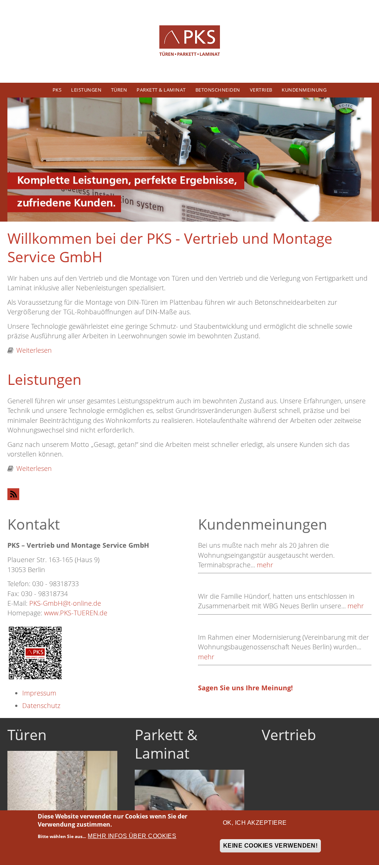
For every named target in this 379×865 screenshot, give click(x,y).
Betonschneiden (217, 89)
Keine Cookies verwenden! (270, 845)
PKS (57, 89)
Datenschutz (41, 705)
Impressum (39, 692)
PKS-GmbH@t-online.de (65, 603)
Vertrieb (261, 89)
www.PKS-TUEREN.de (75, 612)
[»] (189, 41)
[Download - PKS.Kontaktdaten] (35, 652)
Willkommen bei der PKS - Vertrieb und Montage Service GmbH (169, 247)
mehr (265, 564)
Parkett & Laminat (161, 89)
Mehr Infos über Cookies (132, 836)
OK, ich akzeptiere (255, 823)
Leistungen (86, 89)
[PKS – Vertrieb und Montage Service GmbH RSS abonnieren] (189, 494)
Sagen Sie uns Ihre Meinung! (245, 687)
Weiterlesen (34, 350)
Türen (119, 89)
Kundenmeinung (304, 89)
